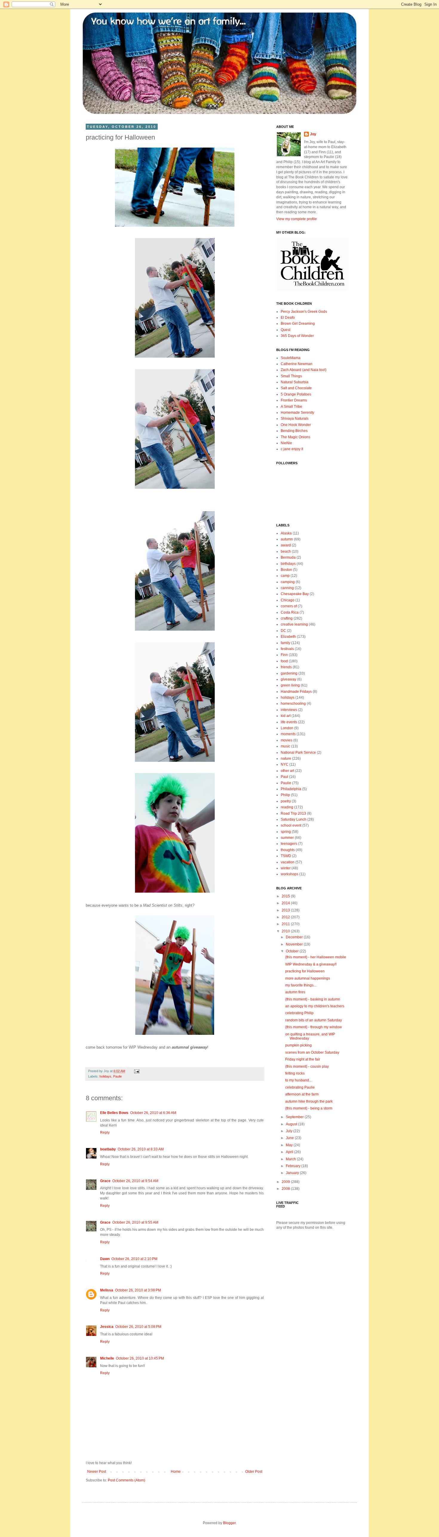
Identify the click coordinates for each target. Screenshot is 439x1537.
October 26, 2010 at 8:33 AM (141, 1149)
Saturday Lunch (293, 819)
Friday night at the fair (302, 1059)
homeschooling (293, 703)
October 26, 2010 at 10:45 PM (140, 1358)
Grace (105, 1181)
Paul (284, 777)
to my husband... (298, 1080)
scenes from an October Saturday (312, 1052)
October (293, 951)
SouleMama (290, 358)
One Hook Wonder (296, 425)
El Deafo (288, 317)
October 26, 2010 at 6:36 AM (153, 1113)
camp (285, 576)
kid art (286, 716)
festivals (287, 649)
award (286, 545)
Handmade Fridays (296, 691)
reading (287, 807)
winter (286, 868)
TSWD (286, 856)
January (293, 1173)
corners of (289, 606)
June (290, 1138)
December (295, 937)
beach (286, 551)
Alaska (286, 533)
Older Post (253, 1471)
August (292, 1124)
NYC (284, 764)
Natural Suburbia (294, 382)
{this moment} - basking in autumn (312, 999)
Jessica (106, 1327)
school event (291, 825)
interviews (289, 710)
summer (287, 838)
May (290, 1145)
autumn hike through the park (309, 1101)
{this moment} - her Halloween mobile (315, 957)
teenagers (289, 844)
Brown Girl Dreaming (298, 323)
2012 (286, 917)
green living (290, 685)
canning (287, 588)
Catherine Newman (296, 364)
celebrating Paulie (300, 1087)
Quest (285, 330)
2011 (286, 924)
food (284, 661)
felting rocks (295, 1073)
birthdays (288, 564)
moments (288, 734)
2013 (286, 910)
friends (286, 667)
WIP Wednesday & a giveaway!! (311, 964)
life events (289, 722)
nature (286, 758)
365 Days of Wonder (297, 336)
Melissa (106, 1290)
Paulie (117, 1076)
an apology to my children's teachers (314, 1006)
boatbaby (108, 1149)
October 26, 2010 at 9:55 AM (135, 1222)
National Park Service (298, 752)
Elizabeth (288, 637)
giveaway (288, 679)
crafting (287, 618)
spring (286, 832)
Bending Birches (294, 431)
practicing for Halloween (305, 971)
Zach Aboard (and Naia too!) (303, 370)
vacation (287, 862)
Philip (285, 795)
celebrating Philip (299, 1013)
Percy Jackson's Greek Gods (304, 311)
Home (176, 1471)
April (290, 1152)
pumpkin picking (298, 1045)
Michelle (107, 1358)
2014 (286, 903)
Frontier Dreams (294, 400)
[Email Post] (136, 1071)
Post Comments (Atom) (126, 1480)
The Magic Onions (295, 437)
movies (286, 740)
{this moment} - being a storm (308, 1108)
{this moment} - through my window (313, 1027)
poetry (286, 801)
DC (283, 631)
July (289, 1131)
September (295, 1117)
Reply (105, 1132)
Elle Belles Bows (114, 1113)
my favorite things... (300, 985)
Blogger (229, 1523)
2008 (286, 1189)
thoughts (288, 850)
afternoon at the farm (302, 1094)
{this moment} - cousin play (307, 1066)
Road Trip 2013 (293, 813)
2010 (286, 931)
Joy (313, 134)
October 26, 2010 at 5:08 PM (138, 1327)
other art (287, 771)
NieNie (286, 443)
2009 (286, 1182)
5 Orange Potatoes (296, 394)
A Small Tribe (291, 406)
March (291, 1159)
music (285, 746)
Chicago (287, 600)
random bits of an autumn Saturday (313, 1020)
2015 (286, 896)
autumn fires (295, 992)
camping (288, 582)
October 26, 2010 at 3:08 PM (138, 1290)
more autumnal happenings (307, 978)
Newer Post (96, 1471)
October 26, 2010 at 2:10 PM (134, 1259)
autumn (287, 539)
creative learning (294, 624)
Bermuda (288, 557)
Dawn (105, 1259)
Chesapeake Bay (295, 594)
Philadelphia (291, 789)
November (295, 944)
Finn (284, 655)
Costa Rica (290, 612)
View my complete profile (296, 219)
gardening (289, 673)
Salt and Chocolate (296, 388)
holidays (105, 1076)
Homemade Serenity (297, 412)
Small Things (291, 376)
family (285, 643)
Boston (286, 570)
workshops (289, 874)
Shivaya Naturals (294, 418)
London (287, 728)
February (293, 1166)
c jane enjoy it (292, 449)
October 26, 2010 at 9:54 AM (135, 1181)
